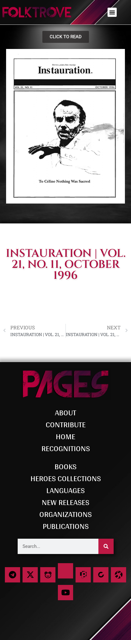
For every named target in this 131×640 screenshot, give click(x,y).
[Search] (106, 546)
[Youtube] (65, 592)
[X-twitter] (30, 574)
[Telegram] (12, 574)
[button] (112, 12)
